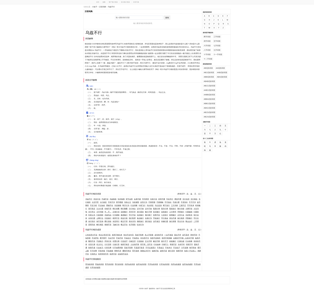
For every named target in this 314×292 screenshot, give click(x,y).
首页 (97, 2)
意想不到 (193, 235)
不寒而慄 (151, 202)
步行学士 (91, 212)
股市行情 (164, 209)
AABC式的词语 (209, 90)
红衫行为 (140, 225)
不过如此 (101, 205)
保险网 (112, 279)
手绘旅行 (156, 218)
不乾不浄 (111, 202)
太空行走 (180, 215)
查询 (167, 18)
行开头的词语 (164, 264)
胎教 (104, 2)
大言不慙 (95, 202)
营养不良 (156, 215)
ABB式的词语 (209, 77)
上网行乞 (99, 218)
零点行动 (180, 221)
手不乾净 (190, 205)
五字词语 (217, 41)
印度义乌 (91, 215)
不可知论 (168, 202)
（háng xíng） (93, 160)
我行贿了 (148, 215)
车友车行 (169, 199)
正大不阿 (148, 241)
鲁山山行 (188, 221)
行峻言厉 (132, 241)
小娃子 (94, 7)
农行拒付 (91, 221)
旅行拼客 (172, 221)
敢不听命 (192, 248)
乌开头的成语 (176, 264)
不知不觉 (119, 238)
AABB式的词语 (209, 95)
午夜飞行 (142, 205)
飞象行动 (116, 225)
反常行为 (143, 202)
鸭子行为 (125, 205)
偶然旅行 (140, 221)
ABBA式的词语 (209, 99)
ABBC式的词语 (209, 103)
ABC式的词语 (209, 72)
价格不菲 (108, 209)
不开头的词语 (153, 264)
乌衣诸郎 (135, 202)
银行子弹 (148, 212)
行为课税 (116, 215)
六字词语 (207, 46)
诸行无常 (171, 251)
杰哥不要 (161, 199)
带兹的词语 (99, 264)
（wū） (90, 86)
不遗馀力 (99, 241)
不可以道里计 (150, 248)
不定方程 (93, 205)
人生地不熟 (135, 244)
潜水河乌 (132, 221)
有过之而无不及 (105, 235)
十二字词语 (208, 59)
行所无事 (108, 248)
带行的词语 (119, 264)
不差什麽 (176, 202)
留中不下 (164, 241)
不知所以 (135, 238)
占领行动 (116, 212)
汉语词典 (102, 7)
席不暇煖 (119, 202)
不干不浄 (192, 202)
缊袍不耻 (155, 251)
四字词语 (207, 41)
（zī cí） (90, 113)
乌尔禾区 (150, 205)
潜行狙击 (148, 221)
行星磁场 (188, 212)
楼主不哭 (124, 221)
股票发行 (172, 209)
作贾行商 (116, 241)
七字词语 (217, 46)
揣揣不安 (108, 225)
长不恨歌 (132, 225)
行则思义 (93, 254)
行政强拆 (99, 215)
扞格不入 (165, 244)
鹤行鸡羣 (116, 209)
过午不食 (140, 209)
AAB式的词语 (222, 72)
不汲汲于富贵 (139, 248)
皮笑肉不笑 (159, 235)
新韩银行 (172, 215)
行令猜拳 (188, 241)
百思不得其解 (167, 238)
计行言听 (108, 244)
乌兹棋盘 (113, 199)
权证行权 (124, 218)
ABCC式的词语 (209, 86)
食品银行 (140, 218)
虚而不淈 (163, 251)
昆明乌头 (91, 225)
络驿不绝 (179, 251)
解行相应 (99, 225)
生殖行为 (148, 218)
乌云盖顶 (158, 205)
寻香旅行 (180, 212)
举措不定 (173, 244)
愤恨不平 (189, 244)
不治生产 (176, 248)
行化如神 (157, 244)
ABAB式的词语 (209, 81)
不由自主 (127, 238)
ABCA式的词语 (209, 117)
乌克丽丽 (117, 205)
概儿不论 (124, 225)
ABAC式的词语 (209, 108)
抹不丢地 (99, 221)
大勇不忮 (188, 209)
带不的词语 (109, 264)
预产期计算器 (113, 2)
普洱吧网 (124, 279)
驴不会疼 (129, 199)
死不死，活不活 (146, 244)
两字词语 (207, 37)
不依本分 (168, 248)
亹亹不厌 (117, 251)
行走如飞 (99, 248)
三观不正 (182, 205)
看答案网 (118, 279)
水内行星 (91, 218)
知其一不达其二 (190, 251)
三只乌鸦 (174, 205)
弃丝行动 (96, 199)
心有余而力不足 (91, 235)
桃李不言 (116, 218)
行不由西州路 (118, 248)
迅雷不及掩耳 (155, 238)
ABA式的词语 (222, 77)
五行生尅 (186, 199)
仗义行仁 (99, 244)
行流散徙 (140, 241)
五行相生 (194, 199)
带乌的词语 (89, 264)
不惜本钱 (101, 251)
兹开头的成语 (187, 264)
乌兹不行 (111, 7)
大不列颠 (99, 212)
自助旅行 (164, 212)
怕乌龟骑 (121, 199)
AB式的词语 (208, 68)
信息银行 (140, 215)
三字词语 (217, 37)
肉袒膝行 (172, 241)
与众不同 (111, 238)
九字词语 (217, 50)
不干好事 (93, 251)
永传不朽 (181, 244)
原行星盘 (140, 212)
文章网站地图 (96, 279)
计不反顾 (184, 248)
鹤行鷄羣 (124, 209)
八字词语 (207, 50)
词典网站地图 (105, 279)
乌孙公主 (127, 202)
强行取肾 (132, 218)
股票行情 (156, 209)
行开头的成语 (95, 267)
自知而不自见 (123, 254)
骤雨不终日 (126, 251)
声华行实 (108, 241)
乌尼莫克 (188, 215)
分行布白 (132, 209)
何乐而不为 (144, 238)
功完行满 (91, 244)
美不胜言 (91, 209)
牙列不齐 (132, 212)
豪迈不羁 (156, 241)
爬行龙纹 (108, 221)
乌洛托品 (108, 215)
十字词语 (207, 54)
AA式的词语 (220, 68)
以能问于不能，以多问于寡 (183, 238)
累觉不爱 (177, 199)
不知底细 (109, 251)
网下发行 (166, 205)
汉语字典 (136, 2)
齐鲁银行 (188, 218)
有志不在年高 (128, 235)
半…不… (108, 212)
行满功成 (180, 241)
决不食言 (156, 221)
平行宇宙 (132, 215)
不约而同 (145, 199)
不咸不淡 (105, 199)
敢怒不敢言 (125, 244)
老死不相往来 (117, 235)
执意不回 (113, 254)
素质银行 (124, 215)
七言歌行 (164, 215)
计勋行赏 (116, 244)
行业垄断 (134, 205)
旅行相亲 (180, 218)
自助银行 (124, 212)
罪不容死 (135, 251)
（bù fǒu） (91, 136)
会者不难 (137, 199)
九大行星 (99, 209)
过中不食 (148, 209)
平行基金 (164, 218)
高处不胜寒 (139, 235)
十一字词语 (218, 54)
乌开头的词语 (130, 264)
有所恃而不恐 (103, 254)
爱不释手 (103, 238)
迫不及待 (185, 235)
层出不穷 (177, 235)
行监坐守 (124, 241)
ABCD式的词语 (209, 112)
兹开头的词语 (141, 264)
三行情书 (172, 212)
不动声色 (95, 238)
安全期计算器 (125, 2)
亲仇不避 (172, 218)
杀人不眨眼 (149, 235)
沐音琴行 (116, 221)
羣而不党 (91, 241)
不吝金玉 (160, 248)
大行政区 (103, 202)
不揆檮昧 (160, 202)
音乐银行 (156, 212)
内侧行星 (164, 221)
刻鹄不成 (91, 248)
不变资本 (184, 202)
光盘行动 (153, 199)
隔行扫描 (180, 209)
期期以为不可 (145, 251)
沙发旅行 (108, 218)
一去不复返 (168, 235)
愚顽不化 (109, 205)
